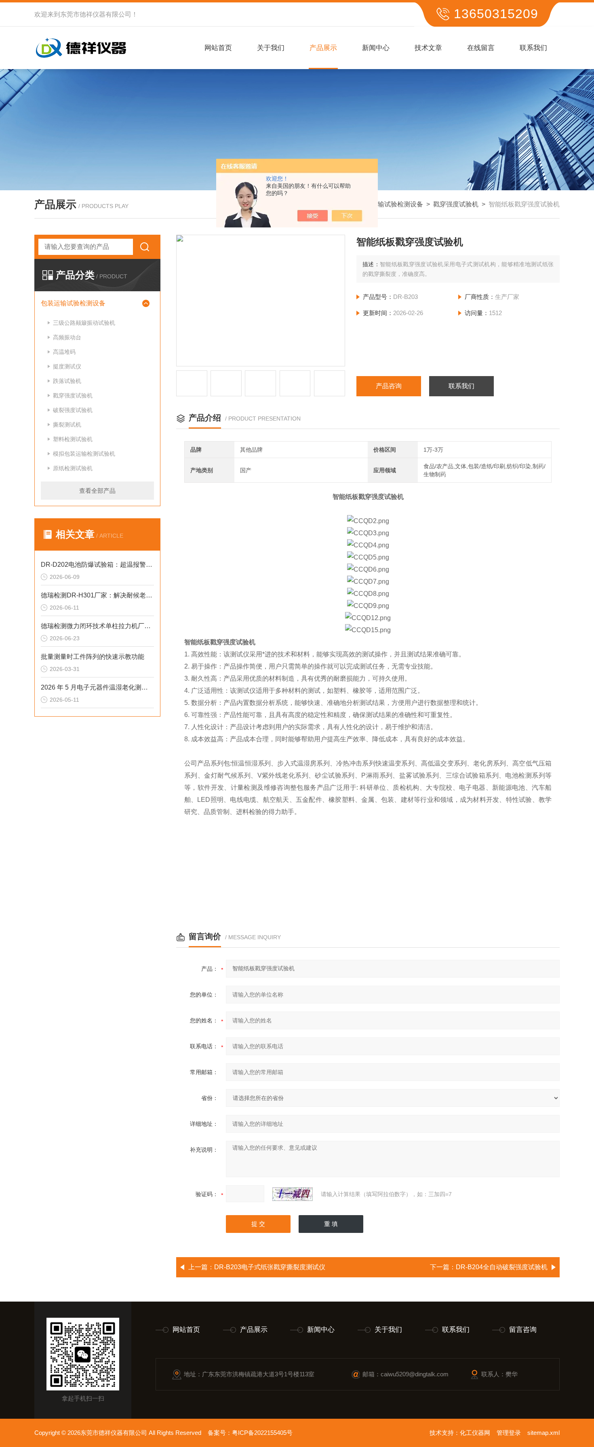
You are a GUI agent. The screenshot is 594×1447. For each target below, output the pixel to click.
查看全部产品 (97, 490)
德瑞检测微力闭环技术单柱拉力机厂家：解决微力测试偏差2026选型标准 (97, 626)
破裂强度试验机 (73, 410)
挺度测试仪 (67, 366)
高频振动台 (67, 337)
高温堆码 (64, 352)
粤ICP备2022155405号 (262, 1432)
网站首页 (218, 48)
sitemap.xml (543, 1432)
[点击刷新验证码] (292, 1194)
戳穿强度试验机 (455, 204)
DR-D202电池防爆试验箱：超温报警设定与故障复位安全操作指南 (97, 564)
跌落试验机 (67, 381)
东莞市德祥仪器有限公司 (95, 14)
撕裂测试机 (67, 424)
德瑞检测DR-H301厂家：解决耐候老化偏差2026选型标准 (97, 595)
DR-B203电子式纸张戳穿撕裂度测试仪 (269, 1267)
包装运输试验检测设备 (390, 204)
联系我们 (533, 48)
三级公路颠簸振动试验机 (84, 323)
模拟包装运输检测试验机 (84, 453)
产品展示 (323, 48)
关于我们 (270, 48)
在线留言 (481, 48)
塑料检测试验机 (73, 439)
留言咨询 (523, 1329)
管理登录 (509, 1432)
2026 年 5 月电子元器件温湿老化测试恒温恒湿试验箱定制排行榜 (97, 687)
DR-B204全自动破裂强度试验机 (502, 1267)
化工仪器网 (475, 1432)
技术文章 (428, 48)
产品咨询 (389, 386)
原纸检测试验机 (73, 468)
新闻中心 (376, 48)
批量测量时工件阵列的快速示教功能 (92, 656)
